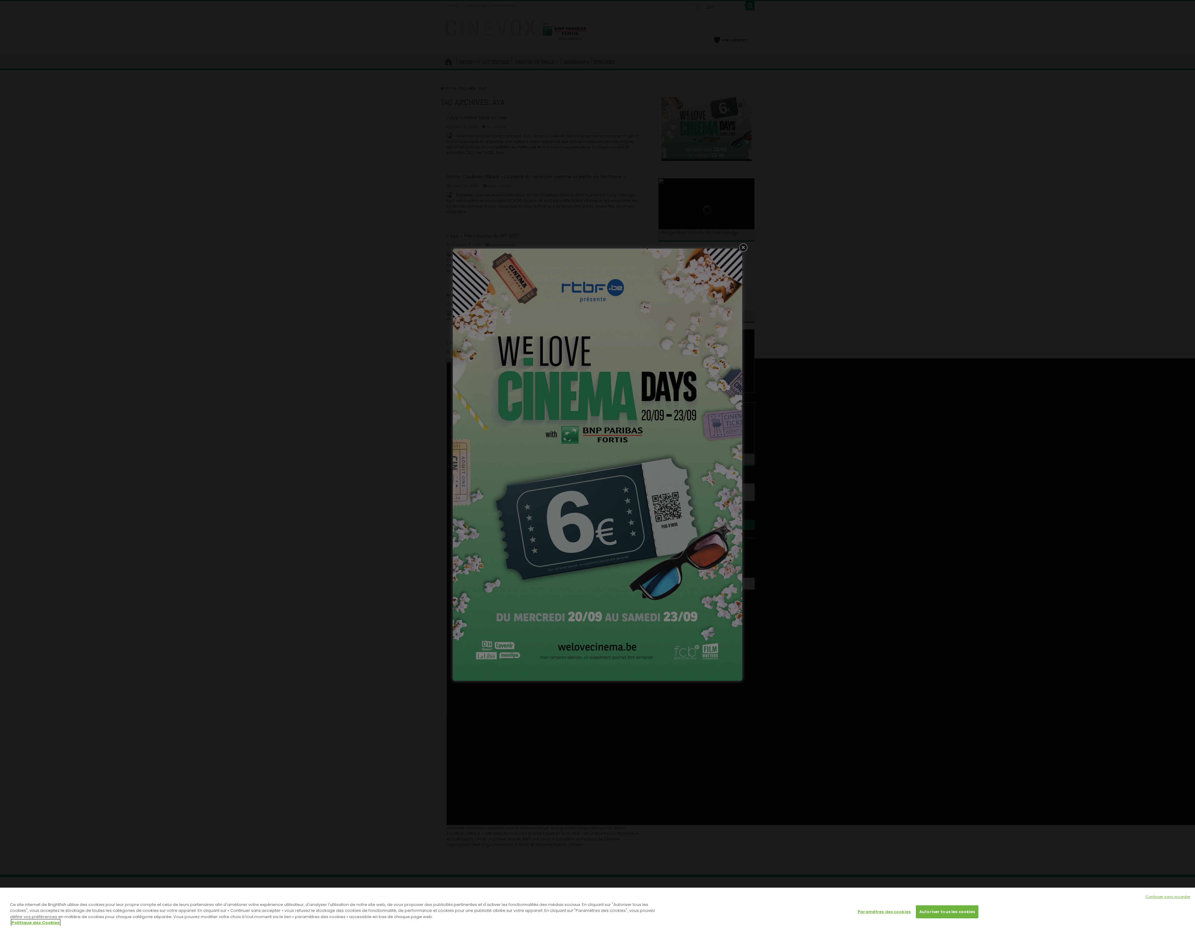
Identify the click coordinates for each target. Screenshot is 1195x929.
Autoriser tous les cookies (947, 912)
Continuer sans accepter (1168, 896)
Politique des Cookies (36, 923)
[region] (597, 908)
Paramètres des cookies (884, 912)
